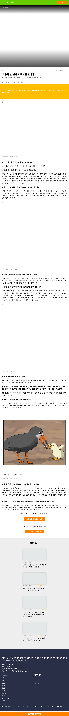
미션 (3, 680)
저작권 (34, 706)
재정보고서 (4, 700)
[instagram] (35, 677)
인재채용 (4, 693)
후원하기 (62, 2)
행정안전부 (50, 706)
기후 (8, 71)
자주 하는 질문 (6, 698)
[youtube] (39, 677)
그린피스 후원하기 (34, 531)
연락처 (3, 695)
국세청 (41, 706)
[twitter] (46, 677)
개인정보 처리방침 (8, 706)
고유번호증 (60, 706)
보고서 (3, 685)
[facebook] (49, 677)
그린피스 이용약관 (23, 706)
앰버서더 (4, 690)
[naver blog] (42, 677)
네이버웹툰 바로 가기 (34, 519)
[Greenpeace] (10, 5)
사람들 (3, 688)
